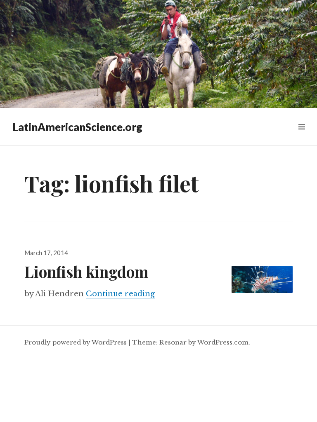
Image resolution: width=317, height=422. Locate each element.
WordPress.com (222, 342)
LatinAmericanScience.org (77, 127)
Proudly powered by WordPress (75, 342)
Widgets (301, 136)
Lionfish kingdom (86, 271)
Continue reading (120, 293)
